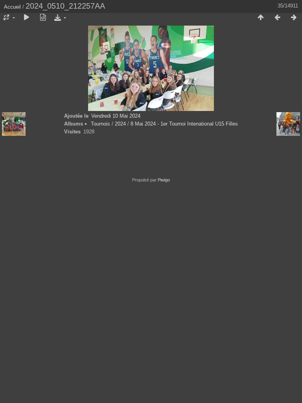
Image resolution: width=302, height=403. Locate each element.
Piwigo (164, 179)
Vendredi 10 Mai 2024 (115, 116)
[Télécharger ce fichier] (59, 18)
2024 (120, 124)
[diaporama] (26, 18)
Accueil (12, 7)
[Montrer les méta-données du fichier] (43, 18)
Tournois (100, 124)
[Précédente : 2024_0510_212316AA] (277, 18)
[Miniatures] (260, 18)
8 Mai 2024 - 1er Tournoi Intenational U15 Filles (184, 124)
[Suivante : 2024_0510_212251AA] (293, 18)
